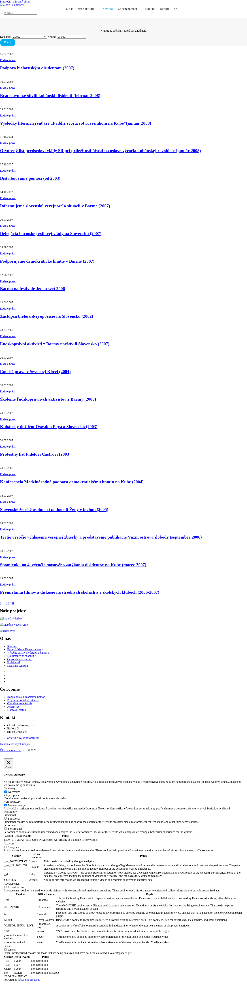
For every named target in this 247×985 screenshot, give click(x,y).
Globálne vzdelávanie (19, 703)
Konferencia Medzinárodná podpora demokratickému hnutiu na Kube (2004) (72, 481)
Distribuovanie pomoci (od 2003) (30, 178)
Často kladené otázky (19, 659)
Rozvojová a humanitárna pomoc (26, 696)
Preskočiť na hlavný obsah (15, 1)
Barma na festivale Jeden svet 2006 (32, 288)
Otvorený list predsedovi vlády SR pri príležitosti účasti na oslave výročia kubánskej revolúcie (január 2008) (100, 150)
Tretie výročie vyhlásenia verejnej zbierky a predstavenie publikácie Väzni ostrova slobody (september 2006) (101, 537)
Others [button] (7, 946)
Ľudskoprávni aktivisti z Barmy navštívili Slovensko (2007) (54, 344)
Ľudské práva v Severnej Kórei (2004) (35, 371)
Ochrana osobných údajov (15, 744)
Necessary (14, 791)
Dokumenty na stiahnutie (21, 655)
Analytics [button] (9, 843)
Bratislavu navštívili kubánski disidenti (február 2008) (50, 95)
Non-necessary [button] (12, 801)
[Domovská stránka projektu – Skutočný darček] (11, 618)
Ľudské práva (8, 60)
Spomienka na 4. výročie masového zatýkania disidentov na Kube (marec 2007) (73, 564)
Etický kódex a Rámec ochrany (25, 649)
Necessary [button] (9, 788)
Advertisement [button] (12, 883)
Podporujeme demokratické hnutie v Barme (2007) (47, 261)
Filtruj (7, 42)
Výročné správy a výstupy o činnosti (28, 652)
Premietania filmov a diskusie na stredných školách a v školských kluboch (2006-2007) (79, 592)
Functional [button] (10, 814)
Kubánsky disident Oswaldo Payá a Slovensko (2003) (48, 426)
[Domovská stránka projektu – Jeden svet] (7, 630)
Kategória (5, 36)
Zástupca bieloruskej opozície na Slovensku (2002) (46, 316)
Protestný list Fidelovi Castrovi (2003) (35, 454)
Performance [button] (11, 825)
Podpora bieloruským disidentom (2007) (37, 68)
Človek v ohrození (10, 750)
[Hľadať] (1, 13)
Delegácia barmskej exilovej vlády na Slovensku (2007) (50, 233)
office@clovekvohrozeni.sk (23, 737)
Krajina (52, 36)
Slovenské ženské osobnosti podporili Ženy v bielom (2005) (54, 509)
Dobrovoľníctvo (16, 709)
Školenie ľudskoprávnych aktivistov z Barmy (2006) (48, 399)
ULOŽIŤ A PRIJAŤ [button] (15, 976)
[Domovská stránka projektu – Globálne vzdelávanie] (14, 624)
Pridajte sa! (13, 662)
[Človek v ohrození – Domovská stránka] (12, 4)
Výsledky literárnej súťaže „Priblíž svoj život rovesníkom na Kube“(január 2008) (75, 123)
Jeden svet (13, 706)
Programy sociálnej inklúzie (23, 700)
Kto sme (12, 646)
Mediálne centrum (17, 665)
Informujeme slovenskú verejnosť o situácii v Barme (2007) (55, 206)
